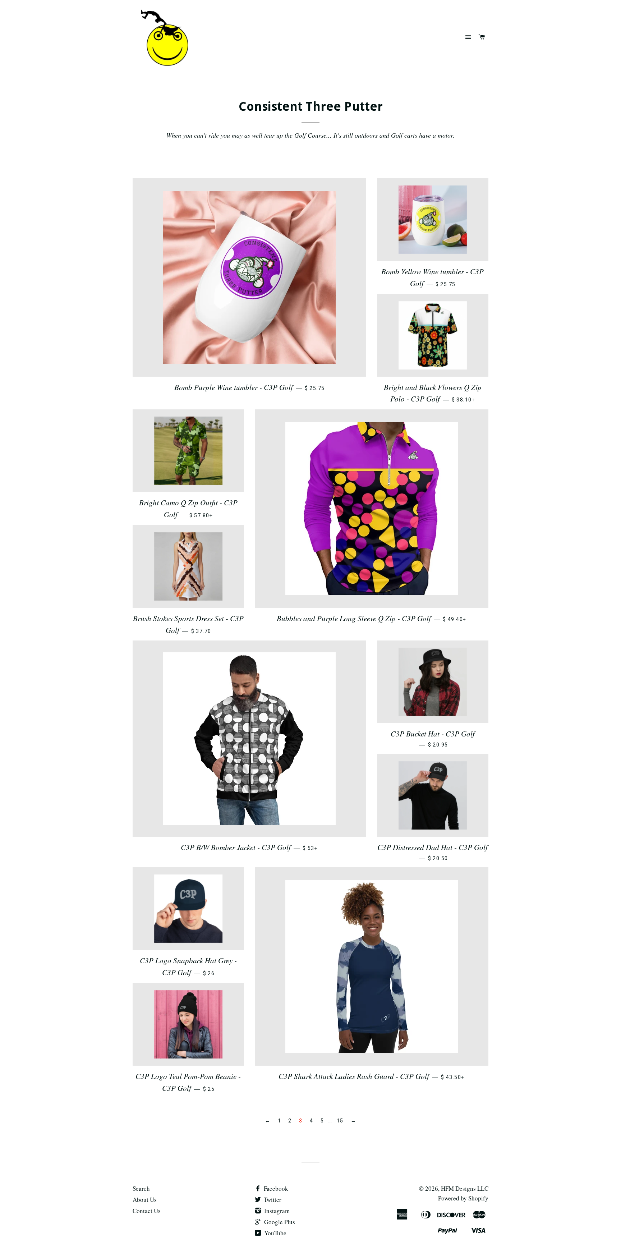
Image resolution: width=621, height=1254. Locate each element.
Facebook (275, 1188)
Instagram (276, 1211)
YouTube (274, 1233)
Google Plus (279, 1222)
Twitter (271, 1199)
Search (141, 1188)
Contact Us (147, 1211)
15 (340, 1121)
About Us (145, 1199)
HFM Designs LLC (464, 1188)
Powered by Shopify (463, 1198)
